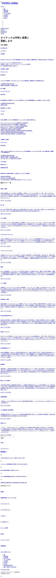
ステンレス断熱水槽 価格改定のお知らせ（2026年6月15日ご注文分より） (14, 476)
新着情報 (6, 10)
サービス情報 (7, 13)
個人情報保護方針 (8, 565)
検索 (2, 438)
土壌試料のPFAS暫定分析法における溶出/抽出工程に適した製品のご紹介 (14, 482)
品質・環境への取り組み (10, 567)
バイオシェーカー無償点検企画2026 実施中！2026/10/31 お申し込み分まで (14, 464)
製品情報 (6, 12)
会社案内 (6, 15)
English (5, 18)
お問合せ (6, 16)
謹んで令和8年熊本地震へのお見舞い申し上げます (10, 470)
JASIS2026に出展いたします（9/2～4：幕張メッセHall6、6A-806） (13, 457)
